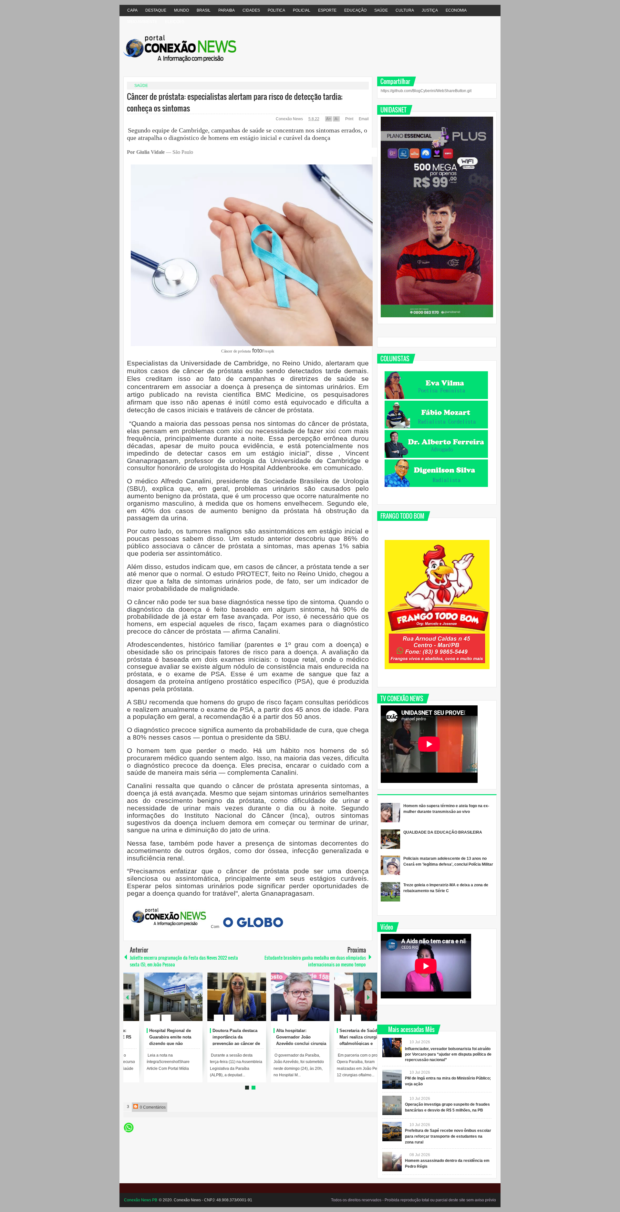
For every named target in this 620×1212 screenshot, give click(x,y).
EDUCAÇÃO (355, 10)
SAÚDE (381, 10)
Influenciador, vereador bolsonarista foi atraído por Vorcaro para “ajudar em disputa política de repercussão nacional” (448, 1054)
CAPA (132, 10)
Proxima (127, 997)
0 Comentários (152, 1107)
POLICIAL (301, 10)
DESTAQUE (155, 10)
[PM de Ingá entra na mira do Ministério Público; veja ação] (392, 1079)
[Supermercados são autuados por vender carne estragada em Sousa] (152, 997)
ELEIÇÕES (174, 21)
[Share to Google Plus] (174, 1002)
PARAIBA (226, 10)
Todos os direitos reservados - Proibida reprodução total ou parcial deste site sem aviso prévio (413, 1200)
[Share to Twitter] (166, 1002)
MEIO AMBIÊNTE (142, 21)
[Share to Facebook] (157, 1002)
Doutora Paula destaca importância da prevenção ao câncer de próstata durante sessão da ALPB (343, 1043)
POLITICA (276, 10)
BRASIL (204, 10)
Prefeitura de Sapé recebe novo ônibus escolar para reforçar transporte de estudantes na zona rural (448, 1136)
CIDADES (251, 10)
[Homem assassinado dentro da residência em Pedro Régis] (392, 1161)
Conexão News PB (140, 1200)
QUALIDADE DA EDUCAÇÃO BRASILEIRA (442, 832)
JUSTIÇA (430, 10)
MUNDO (181, 10)
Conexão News (290, 119)
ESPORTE (327, 10)
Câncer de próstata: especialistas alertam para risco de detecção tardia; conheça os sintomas (235, 102)
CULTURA (405, 10)
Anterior (368, 997)
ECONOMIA (456, 10)
